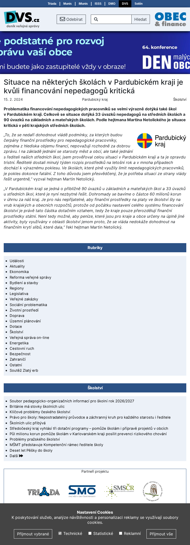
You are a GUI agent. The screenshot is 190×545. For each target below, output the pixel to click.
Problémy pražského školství (35, 439)
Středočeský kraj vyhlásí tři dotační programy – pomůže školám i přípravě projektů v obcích (89, 428)
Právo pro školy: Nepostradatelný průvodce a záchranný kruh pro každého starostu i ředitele (90, 417)
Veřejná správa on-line (29, 337)
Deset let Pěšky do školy (31, 450)
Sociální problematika (28, 305)
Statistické (102, 533)
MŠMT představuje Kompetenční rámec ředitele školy (56, 445)
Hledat (140, 19)
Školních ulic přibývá (28, 423)
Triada (52, 3)
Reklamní (132, 533)
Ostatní (16, 365)
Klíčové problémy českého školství (40, 412)
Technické (72, 533)
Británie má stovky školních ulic (37, 406)
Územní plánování (25, 321)
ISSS (98, 3)
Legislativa (19, 294)
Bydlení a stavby (24, 283)
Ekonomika (19, 272)
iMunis (83, 3)
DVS (125, 3)
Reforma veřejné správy (30, 277)
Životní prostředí (24, 310)
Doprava (17, 315)
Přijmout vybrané (33, 533)
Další (14, 456)
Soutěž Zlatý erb (24, 370)
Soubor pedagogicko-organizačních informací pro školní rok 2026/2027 (72, 401)
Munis (67, 3)
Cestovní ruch (22, 348)
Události (17, 261)
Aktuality (17, 266)
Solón (138, 3)
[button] (71, 19)
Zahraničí (18, 359)
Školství (179, 99)
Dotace (16, 326)
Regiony (17, 288)
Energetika (19, 343)
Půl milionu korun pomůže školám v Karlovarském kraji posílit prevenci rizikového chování (88, 434)
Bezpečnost (20, 354)
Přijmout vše (161, 533)
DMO (111, 3)
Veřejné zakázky (24, 299)
